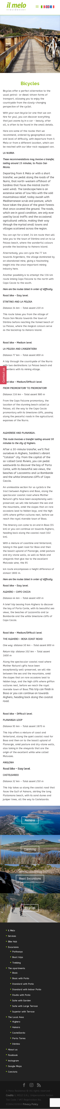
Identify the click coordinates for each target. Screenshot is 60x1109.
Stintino (16, 1044)
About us (12, 1049)
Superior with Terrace (23, 1011)
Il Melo (11, 930)
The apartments (16, 968)
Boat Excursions (30, 878)
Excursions (13, 947)
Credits (10, 1095)
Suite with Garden (21, 1000)
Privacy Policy (30, 1104)
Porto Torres (18, 1038)
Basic (15, 973)
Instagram (13, 1060)
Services (12, 936)
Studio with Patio (21, 995)
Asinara (30, 820)
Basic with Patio (20, 978)
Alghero (16, 1021)
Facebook (13, 1055)
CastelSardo (18, 1033)
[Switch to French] (52, 6)
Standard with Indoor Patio (26, 989)
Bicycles (30, 907)
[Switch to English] (47, 6)
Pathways (17, 951)
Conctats (12, 1071)
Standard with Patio (23, 984)
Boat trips (17, 957)
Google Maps (15, 1066)
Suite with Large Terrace (25, 1006)
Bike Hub (12, 941)
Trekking (30, 849)
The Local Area (16, 1017)
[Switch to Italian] (43, 6)
